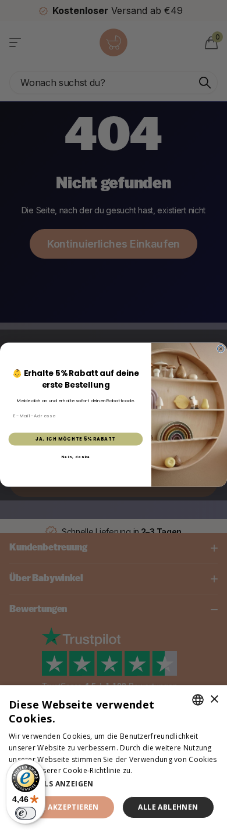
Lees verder (154, 770)
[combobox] (198, 700)
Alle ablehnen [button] (168, 807)
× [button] (214, 699)
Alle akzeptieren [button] (63, 807)
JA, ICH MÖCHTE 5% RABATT (75, 439)
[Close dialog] (220, 349)
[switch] (25, 813)
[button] (113, 784)
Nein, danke (75, 457)
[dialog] (113, 757)
